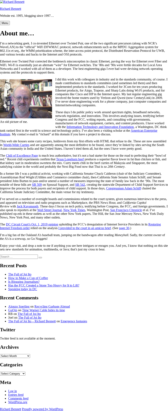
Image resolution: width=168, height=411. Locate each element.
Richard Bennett (10, 8)
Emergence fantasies (74, 321)
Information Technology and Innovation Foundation (100, 127)
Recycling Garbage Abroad (52, 306)
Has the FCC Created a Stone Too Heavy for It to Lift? (43, 285)
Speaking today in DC (22, 289)
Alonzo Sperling (19, 306)
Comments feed (18, 398)
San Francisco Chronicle (126, 210)
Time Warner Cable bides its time (43, 310)
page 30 (124, 228)
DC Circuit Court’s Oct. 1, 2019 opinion (32, 224)
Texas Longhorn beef (70, 159)
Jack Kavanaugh (27, 206)
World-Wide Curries (16, 145)
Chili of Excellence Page (22, 155)
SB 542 (80, 184)
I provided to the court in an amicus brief (84, 228)
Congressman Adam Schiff (123, 188)
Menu (5, 23)
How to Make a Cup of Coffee (28, 278)
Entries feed (16, 394)
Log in (12, 391)
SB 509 (37, 184)
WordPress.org (17, 402)
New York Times (74, 210)
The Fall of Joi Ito (19, 274)
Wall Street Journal (49, 210)
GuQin (12, 310)
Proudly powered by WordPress (42, 409)
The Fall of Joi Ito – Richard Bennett (32, 321)
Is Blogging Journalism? (24, 281)
